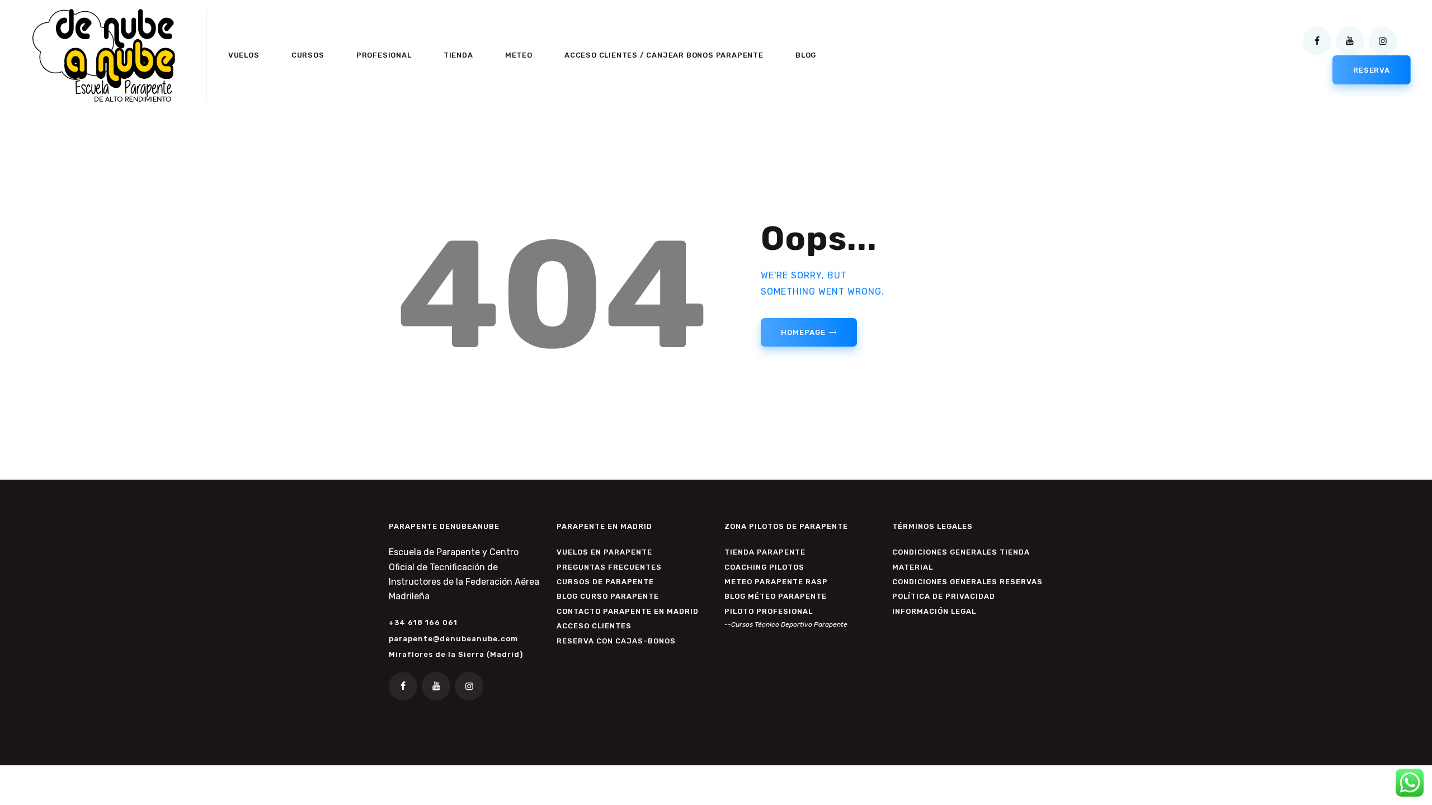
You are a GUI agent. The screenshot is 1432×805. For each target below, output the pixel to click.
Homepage (803, 332)
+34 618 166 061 (423, 622)
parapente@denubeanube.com (453, 638)
